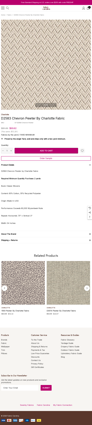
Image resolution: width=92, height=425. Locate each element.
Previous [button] (32, 104)
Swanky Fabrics (27, 405)
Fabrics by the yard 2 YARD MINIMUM (18, 135)
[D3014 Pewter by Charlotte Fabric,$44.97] (68, 283)
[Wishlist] (82, 151)
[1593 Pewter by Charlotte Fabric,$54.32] (23, 283)
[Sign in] (83, 8)
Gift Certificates (37, 367)
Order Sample (46, 158)
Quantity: (5, 145)
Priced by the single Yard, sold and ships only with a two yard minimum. (35, 139)
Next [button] (59, 104)
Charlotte (5, 114)
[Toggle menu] (2, 8)
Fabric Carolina (43, 405)
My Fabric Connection (62, 405)
